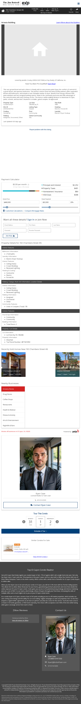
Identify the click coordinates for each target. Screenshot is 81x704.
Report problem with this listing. (40, 129)
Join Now (9, 236)
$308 (76, 195)
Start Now (51, 84)
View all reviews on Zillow (20, 620)
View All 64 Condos (40, 557)
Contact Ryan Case (42, 505)
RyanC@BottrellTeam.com (57, 662)
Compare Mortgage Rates (34, 211)
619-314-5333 (41, 500)
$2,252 (75, 185)
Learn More (68, 22)
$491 (76, 188)
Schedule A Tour (39, 531)
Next (57, 521)
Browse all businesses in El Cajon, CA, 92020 (15, 431)
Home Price (6, 199)
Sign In (30, 219)
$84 (76, 191)
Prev (23, 521)
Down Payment (46, 199)
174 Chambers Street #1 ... (21, 552)
